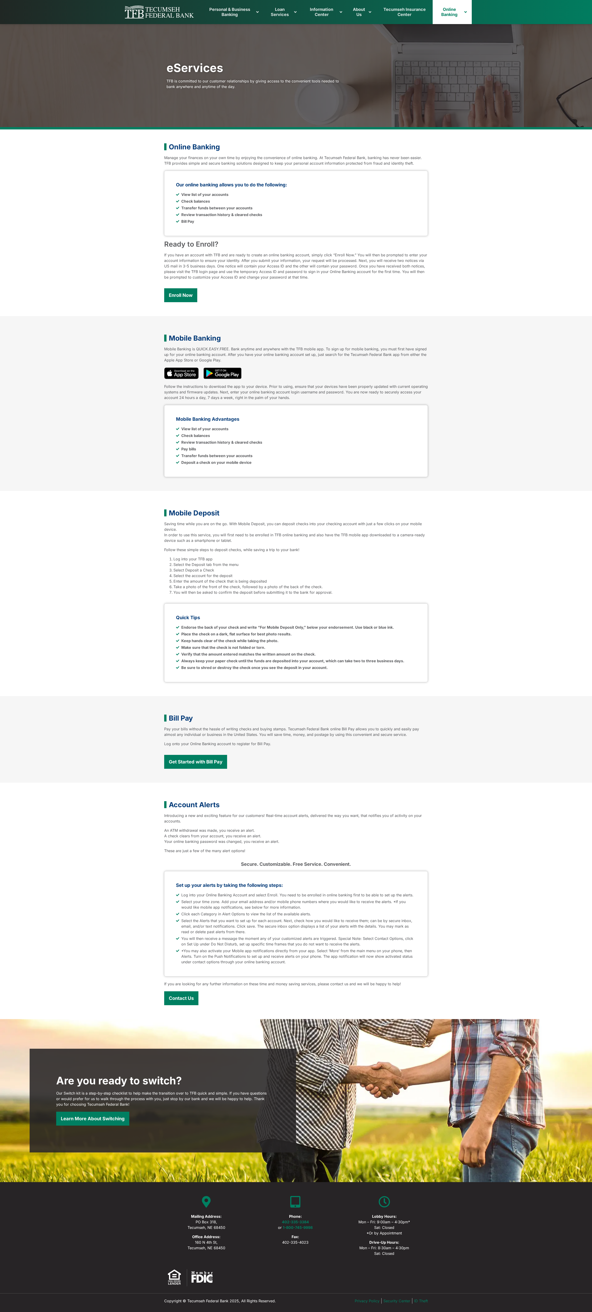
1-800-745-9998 (298, 1227)
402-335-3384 (295, 1222)
